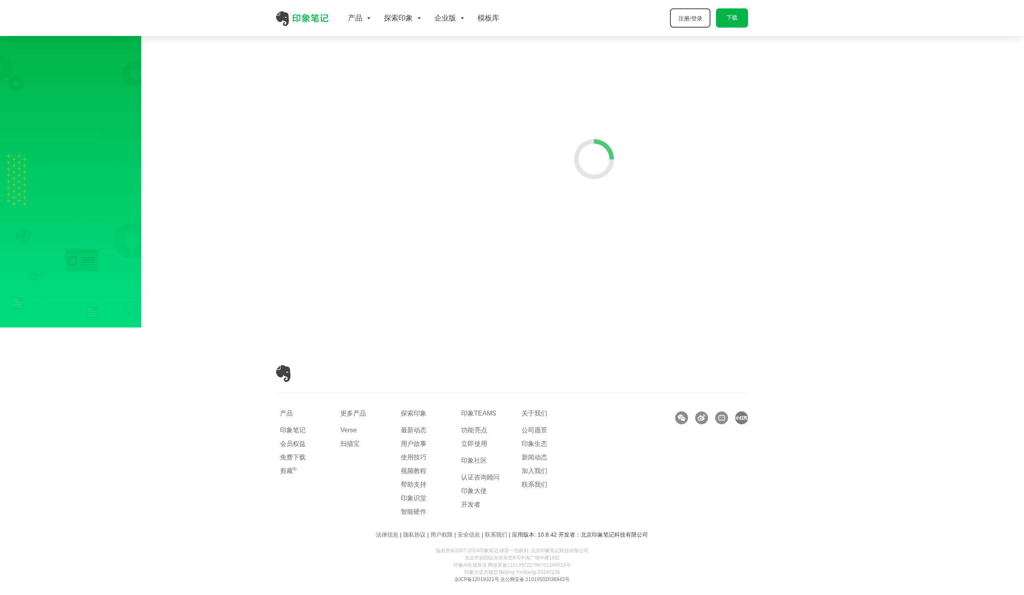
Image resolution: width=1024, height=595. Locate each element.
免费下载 (293, 457)
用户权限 (441, 534)
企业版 (445, 18)
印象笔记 (293, 430)
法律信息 (387, 534)
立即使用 (474, 443)
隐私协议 (414, 534)
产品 (286, 413)
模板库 (488, 18)
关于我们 (534, 413)
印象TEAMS (478, 413)
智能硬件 (413, 511)
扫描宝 (350, 443)
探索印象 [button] (398, 18)
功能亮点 (474, 430)
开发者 (470, 504)
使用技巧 (413, 457)
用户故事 (413, 443)
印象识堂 (413, 498)
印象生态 (534, 443)
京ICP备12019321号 (476, 579)
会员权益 (293, 443)
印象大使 (474, 490)
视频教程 (413, 470)
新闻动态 (534, 457)
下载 (732, 18)
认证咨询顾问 (480, 477)
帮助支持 (413, 484)
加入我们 (534, 470)
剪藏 (288, 470)
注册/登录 (690, 19)
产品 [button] (355, 18)
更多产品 (353, 413)
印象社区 (474, 460)
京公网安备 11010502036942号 (535, 579)
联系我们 (534, 484)
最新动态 (413, 430)
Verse (348, 430)
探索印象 (413, 413)
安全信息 (469, 534)
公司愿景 (534, 430)
